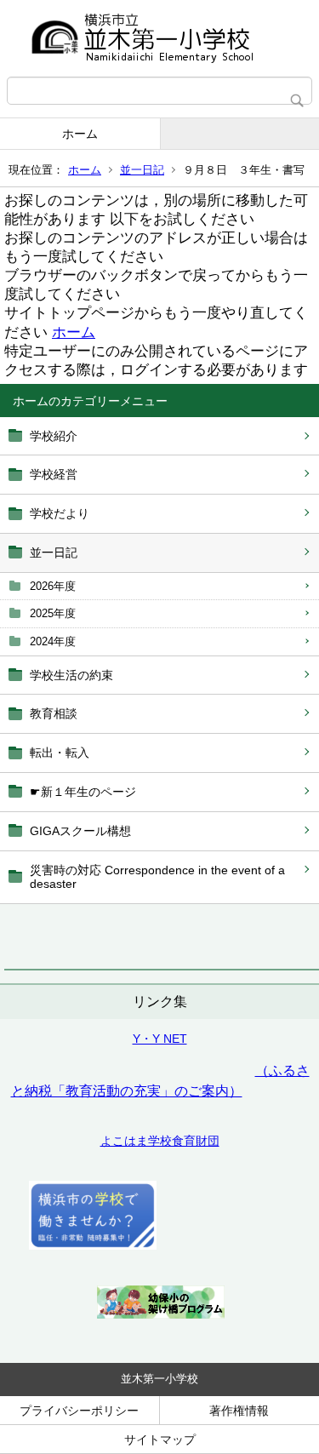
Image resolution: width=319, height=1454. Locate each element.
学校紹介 (53, 436)
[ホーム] (159, 38)
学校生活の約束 (71, 675)
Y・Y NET (160, 1038)
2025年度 (53, 613)
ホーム (80, 133)
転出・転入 (59, 752)
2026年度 (53, 586)
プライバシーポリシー (79, 1410)
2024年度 (53, 641)
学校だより (59, 513)
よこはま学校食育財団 (159, 1141)
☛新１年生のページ (83, 792)
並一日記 (142, 169)
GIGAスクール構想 (80, 831)
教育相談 (53, 713)
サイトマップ (160, 1439)
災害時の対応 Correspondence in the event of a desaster (157, 877)
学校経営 (53, 474)
